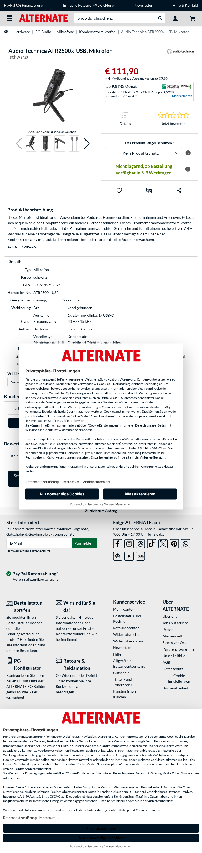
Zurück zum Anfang (101, 510)
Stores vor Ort (174, 642)
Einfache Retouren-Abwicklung (88, 5)
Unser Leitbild (174, 655)
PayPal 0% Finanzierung (23, 5)
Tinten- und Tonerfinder (122, 682)
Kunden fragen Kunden (125, 694)
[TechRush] (117, 555)
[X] (163, 542)
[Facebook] (117, 542)
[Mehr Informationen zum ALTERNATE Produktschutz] (188, 153)
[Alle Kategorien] (9, 18)
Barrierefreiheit (175, 688)
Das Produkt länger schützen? (149, 143)
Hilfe (177, 5)
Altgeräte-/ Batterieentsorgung (129, 663)
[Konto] (177, 18)
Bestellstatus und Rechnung (127, 618)
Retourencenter (126, 628)
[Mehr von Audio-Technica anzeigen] (180, 55)
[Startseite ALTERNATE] (43, 17)
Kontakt (191, 5)
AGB (166, 662)
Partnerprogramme (178, 649)
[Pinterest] (174, 542)
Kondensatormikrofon (97, 31)
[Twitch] (140, 555)
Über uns (170, 616)
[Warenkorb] (192, 18)
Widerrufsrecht (126, 634)
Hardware (21, 31)
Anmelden (84, 542)
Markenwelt (172, 636)
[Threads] (140, 542)
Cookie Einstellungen (179, 678)
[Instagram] (129, 542)
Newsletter (143, 5)
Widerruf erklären (128, 641)
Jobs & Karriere (175, 623)
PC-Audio (43, 31)
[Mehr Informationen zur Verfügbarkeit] (187, 169)
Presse (168, 629)
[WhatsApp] (185, 542)
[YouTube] (129, 555)
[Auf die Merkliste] (119, 190)
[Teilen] (179, 190)
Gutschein (121, 672)
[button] (18, 143)
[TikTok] (151, 542)
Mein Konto (123, 609)
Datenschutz (40, 551)
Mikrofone (65, 31)
